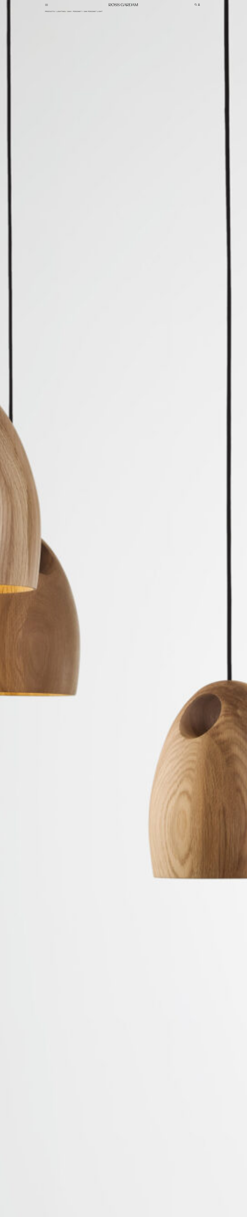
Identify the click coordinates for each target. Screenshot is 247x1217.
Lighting (61, 11)
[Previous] (62, 608)
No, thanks (26, 1208)
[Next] (185, 426)
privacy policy (23, 1195)
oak (69, 11)
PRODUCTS (50, 11)
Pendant (77, 11)
